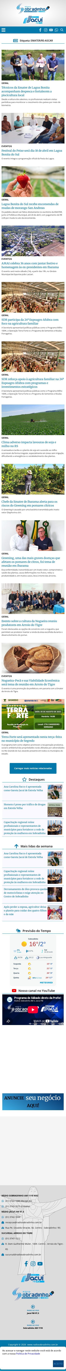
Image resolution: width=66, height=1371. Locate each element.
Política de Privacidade (28, 1353)
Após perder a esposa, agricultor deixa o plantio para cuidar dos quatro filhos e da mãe (25, 910)
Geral (5, 83)
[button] (3, 30)
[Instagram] (46, 30)
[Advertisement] (33, 1060)
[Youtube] (51, 30)
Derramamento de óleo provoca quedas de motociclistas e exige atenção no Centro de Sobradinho (26, 893)
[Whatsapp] (56, 30)
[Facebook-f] (40, 30)
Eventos (7, 146)
